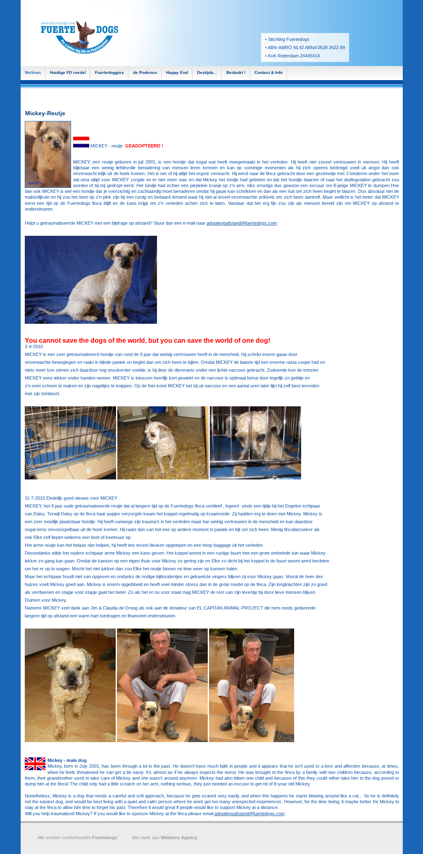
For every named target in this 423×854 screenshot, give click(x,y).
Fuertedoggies (109, 72)
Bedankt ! (235, 72)
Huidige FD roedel (68, 72)
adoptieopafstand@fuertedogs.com (242, 223)
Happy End (177, 72)
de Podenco (145, 72)
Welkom (33, 72)
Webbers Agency (179, 837)
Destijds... (207, 72)
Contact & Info (268, 72)
